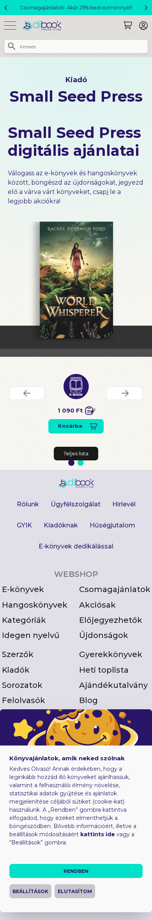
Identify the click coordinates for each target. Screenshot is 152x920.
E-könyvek (23, 589)
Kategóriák (24, 620)
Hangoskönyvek (34, 605)
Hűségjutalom (112, 525)
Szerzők (18, 654)
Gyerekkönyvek (110, 654)
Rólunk (28, 504)
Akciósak (97, 605)
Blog (88, 700)
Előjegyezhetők (110, 620)
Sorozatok (22, 685)
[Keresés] (128, 25)
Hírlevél (124, 504)
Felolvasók (23, 700)
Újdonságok (103, 635)
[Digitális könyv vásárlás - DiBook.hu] (44, 25)
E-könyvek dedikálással (76, 546)
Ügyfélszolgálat (76, 504)
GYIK (24, 525)
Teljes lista (76, 453)
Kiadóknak (61, 525)
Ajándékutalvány (113, 685)
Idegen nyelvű (31, 635)
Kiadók (16, 670)
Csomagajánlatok (114, 589)
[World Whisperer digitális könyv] (76, 280)
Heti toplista (104, 670)
